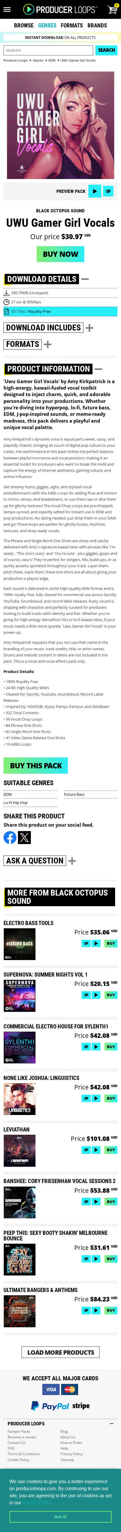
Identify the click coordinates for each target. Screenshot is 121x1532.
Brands (97, 25)
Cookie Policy (36, 1502)
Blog (64, 1431)
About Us (67, 1437)
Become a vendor (22, 1437)
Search (106, 50)
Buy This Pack (36, 765)
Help (64, 1448)
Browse (23, 25)
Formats (72, 25)
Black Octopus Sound (60, 211)
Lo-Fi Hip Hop (16, 802)
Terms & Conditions (24, 1453)
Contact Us (17, 1442)
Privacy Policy (71, 1453)
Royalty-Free (39, 311)
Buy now (60, 254)
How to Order (71, 1442)
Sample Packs (19, 1431)
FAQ (11, 1448)
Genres (47, 25)
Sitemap (67, 1459)
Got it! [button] (60, 1516)
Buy (111, 943)
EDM (8, 794)
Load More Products (60, 1352)
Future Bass (74, 794)
